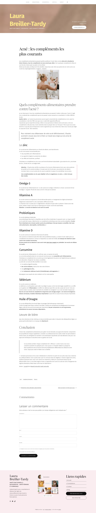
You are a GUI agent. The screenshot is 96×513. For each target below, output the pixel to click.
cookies (59, 509)
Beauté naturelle (35, 366)
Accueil (69, 480)
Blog (68, 489)
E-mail (20, 436)
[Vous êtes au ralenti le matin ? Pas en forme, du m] (41, 490)
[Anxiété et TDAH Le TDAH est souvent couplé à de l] (48, 490)
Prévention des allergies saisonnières (31, 388)
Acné (21, 379)
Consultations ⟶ (79, 27)
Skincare (35, 379)
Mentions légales (48, 509)
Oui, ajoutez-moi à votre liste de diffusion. (27, 451)
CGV (43, 509)
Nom (20, 430)
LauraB (26, 366)
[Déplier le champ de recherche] (67, 2)
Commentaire (21, 413)
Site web (20, 442)
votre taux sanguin (51, 242)
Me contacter (76, 498)
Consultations (71, 483)
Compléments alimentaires (27, 379)
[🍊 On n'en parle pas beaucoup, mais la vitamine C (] (41, 484)
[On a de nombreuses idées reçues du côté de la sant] (55, 490)
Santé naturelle (44, 366)
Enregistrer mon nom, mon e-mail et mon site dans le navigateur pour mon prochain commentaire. (37, 448)
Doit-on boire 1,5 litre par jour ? (66, 388)
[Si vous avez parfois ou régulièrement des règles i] (48, 484)
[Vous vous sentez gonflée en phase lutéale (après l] (55, 484)
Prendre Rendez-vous (76, 493)
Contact (69, 486)
